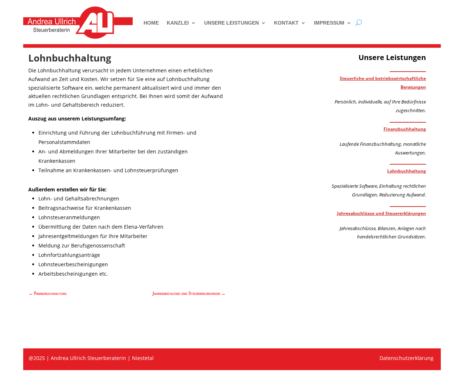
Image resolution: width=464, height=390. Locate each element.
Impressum (329, 23)
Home (151, 23)
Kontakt (286, 23)
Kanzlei (178, 23)
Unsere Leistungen (231, 23)
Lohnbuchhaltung (406, 171)
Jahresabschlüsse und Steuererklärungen (381, 213)
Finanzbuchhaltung (405, 129)
